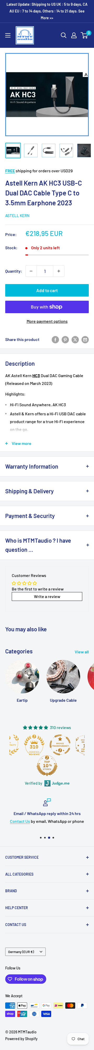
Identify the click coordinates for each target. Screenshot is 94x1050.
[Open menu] (7, 35)
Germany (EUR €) (21, 951)
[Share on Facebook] (55, 340)
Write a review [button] (47, 596)
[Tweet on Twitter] (75, 340)
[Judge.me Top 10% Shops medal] (47, 765)
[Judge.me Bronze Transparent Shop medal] (60, 744)
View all (82, 651)
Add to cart (47, 290)
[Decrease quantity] (31, 271)
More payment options (47, 321)
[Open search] (64, 35)
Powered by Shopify (21, 1038)
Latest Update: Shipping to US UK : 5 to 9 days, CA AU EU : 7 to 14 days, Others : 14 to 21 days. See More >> (47, 11)
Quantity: (13, 270)
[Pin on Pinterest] (65, 340)
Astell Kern (17, 215)
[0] (84, 35)
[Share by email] (85, 340)
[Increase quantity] (58, 271)
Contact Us (20, 820)
